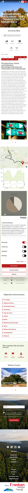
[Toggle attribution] (26, 167)
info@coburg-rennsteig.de (15, 442)
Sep (12, 59)
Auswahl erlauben (14, 270)
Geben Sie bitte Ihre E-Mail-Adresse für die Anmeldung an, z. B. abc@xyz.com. (14, 410)
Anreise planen (13, 454)
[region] (14, 157)
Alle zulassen (14, 265)
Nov (20, 59)
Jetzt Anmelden (14, 420)
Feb (7, 57)
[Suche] (19, 2)
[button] (25, 2)
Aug (8, 59)
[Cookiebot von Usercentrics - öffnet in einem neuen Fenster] (20, 218)
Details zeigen (20, 261)
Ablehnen (14, 274)
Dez (24, 59)
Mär (12, 57)
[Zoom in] (2, 148)
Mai (20, 57)
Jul (3, 59)
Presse (13, 474)
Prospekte (13, 459)
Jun (24, 57)
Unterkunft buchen (14, 457)
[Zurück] (12, 142)
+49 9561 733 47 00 (14, 441)
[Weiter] (15, 142)
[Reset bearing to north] (2, 153)
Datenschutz (13, 471)
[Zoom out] (2, 150)
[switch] (24, 247)
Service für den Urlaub (14, 476)
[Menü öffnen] (22, 2)
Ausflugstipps (14, 461)
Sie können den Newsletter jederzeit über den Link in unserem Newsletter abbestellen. (13, 417)
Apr (16, 57)
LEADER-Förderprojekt (14, 478)
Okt (16, 59)
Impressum (13, 469)
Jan (3, 57)
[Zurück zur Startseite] (2, 2)
